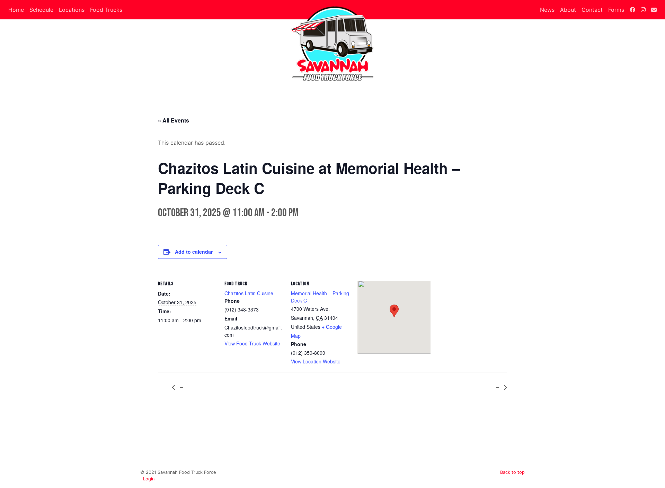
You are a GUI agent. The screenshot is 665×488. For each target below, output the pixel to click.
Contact (592, 9)
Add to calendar (194, 251)
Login (148, 478)
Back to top (512, 472)
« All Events (173, 120)
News (547, 9)
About (568, 9)
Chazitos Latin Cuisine (248, 293)
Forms (616, 9)
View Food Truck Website (252, 343)
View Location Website (315, 361)
